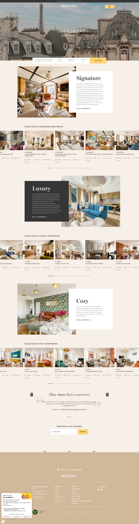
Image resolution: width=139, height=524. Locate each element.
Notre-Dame (58, 501)
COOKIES (104, 512)
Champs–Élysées (59, 496)
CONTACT (75, 503)
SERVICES (75, 486)
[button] (44, 6)
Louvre (56, 491)
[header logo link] (70, 6)
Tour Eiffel (58, 498)
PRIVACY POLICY (96, 512)
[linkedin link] (102, 489)
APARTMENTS (58, 486)
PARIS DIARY (75, 494)
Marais (56, 489)
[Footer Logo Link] (69, 476)
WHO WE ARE (76, 498)
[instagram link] (99, 489)
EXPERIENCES (76, 489)
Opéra (56, 494)
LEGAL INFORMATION (86, 512)
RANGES (74, 491)
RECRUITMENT (76, 496)
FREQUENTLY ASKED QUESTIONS (81, 501)
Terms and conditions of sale (71, 512)
